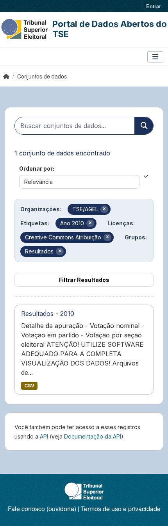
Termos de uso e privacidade (121, 508)
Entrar (153, 6)
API (44, 436)
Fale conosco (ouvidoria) (42, 508)
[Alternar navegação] (155, 56)
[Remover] (104, 209)
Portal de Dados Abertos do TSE (109, 29)
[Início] (6, 76)
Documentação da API (92, 436)
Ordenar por (36, 168)
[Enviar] (143, 125)
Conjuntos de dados (42, 76)
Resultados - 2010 (47, 313)
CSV (29, 386)
